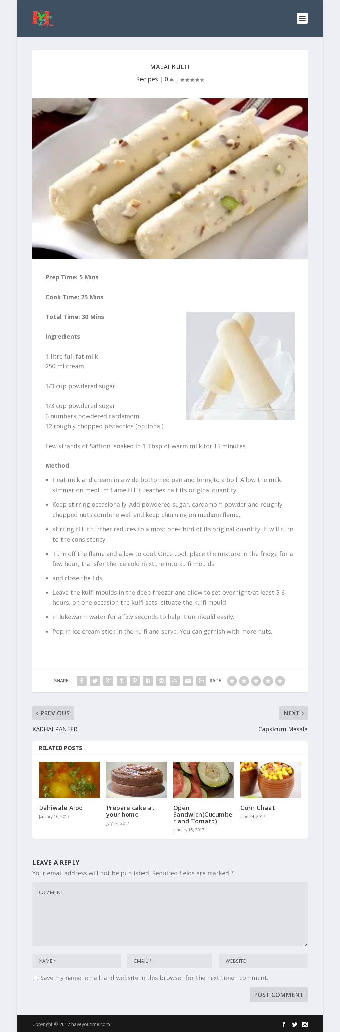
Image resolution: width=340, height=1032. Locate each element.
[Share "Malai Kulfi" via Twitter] (95, 680)
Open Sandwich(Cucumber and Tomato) (203, 814)
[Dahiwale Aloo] (69, 780)
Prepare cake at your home (130, 811)
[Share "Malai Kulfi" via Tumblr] (121, 680)
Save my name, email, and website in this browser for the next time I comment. (154, 977)
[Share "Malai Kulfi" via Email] (188, 680)
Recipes (147, 79)
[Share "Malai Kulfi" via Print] (201, 680)
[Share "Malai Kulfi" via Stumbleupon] (174, 680)
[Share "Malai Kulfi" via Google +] (108, 680)
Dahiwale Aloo (61, 808)
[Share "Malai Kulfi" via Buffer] (161, 680)
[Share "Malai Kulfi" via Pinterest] (134, 680)
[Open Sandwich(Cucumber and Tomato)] (203, 780)
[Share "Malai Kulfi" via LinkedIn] (148, 680)
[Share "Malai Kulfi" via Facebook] (81, 680)
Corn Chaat (257, 808)
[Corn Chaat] (270, 780)
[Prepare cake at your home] (136, 780)
